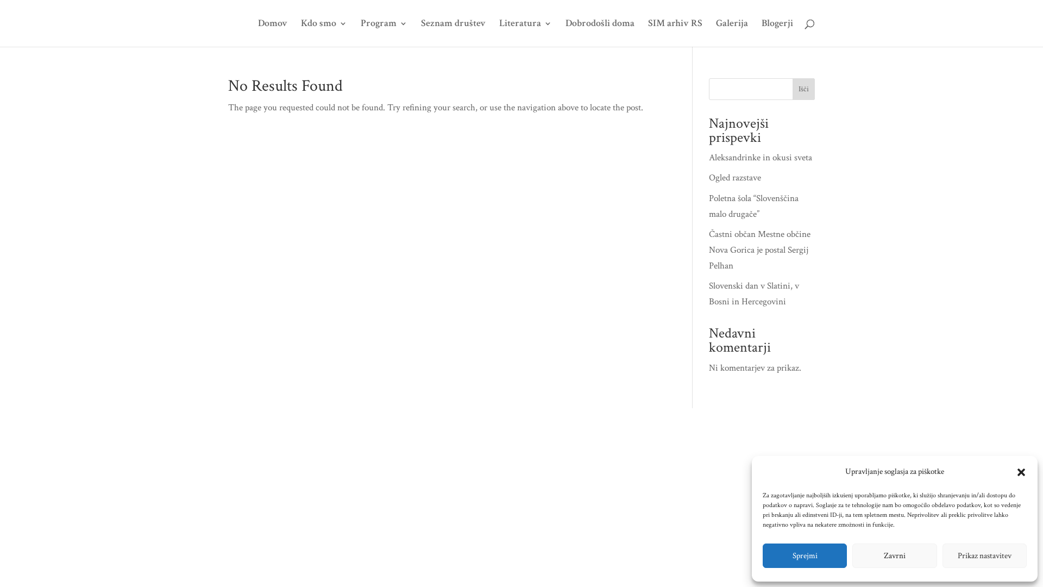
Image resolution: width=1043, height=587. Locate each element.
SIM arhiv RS (675, 24)
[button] (1021, 472)
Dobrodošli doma (600, 24)
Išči (804, 89)
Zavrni (895, 556)
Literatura (520, 24)
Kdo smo (318, 24)
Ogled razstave (735, 178)
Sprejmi (805, 556)
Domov (272, 24)
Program (379, 24)
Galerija (732, 24)
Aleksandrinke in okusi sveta (760, 158)
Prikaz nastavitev (984, 556)
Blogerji (777, 24)
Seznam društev (453, 24)
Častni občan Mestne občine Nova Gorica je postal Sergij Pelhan (759, 250)
